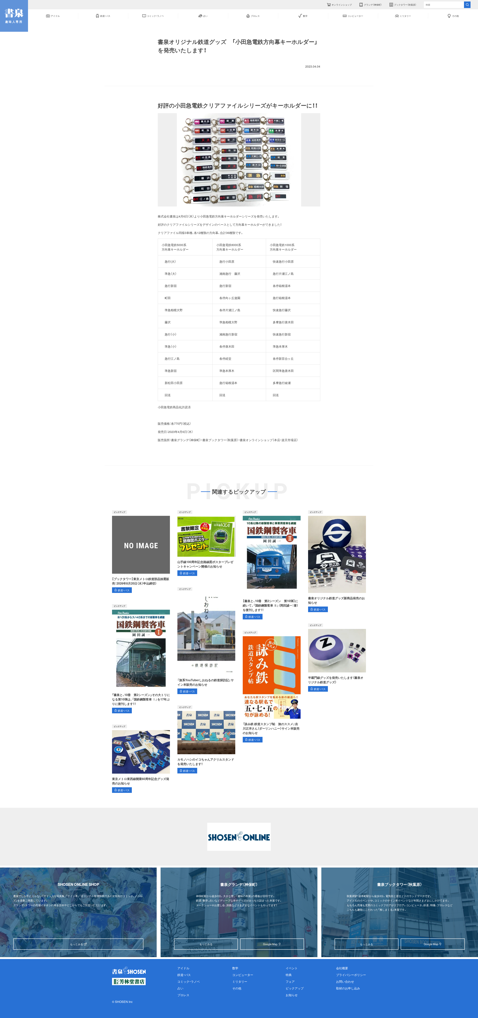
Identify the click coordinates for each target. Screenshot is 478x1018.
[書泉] (129, 970)
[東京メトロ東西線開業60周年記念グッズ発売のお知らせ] (141, 759)
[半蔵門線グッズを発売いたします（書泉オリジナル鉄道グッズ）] (337, 657)
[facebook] (173, 66)
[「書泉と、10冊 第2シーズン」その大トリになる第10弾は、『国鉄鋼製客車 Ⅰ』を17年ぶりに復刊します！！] (141, 658)
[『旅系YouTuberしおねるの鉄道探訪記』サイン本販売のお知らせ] (206, 640)
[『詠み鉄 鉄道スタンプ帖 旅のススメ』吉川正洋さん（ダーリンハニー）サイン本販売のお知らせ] (272, 686)
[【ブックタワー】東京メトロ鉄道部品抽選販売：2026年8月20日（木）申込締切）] (141, 551)
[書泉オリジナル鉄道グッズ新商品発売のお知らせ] (337, 561)
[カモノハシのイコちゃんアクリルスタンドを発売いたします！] (206, 739)
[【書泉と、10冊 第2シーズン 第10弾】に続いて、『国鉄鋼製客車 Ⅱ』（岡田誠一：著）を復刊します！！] (272, 564)
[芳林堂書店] (129, 981)
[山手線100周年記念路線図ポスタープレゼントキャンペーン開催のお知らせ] (206, 543)
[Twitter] (162, 66)
